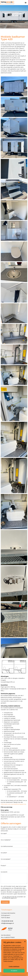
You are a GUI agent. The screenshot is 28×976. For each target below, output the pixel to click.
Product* (3, 865)
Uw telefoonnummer (7, 846)
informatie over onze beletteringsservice (13, 804)
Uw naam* (4, 833)
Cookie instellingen (14, 966)
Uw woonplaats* (6, 859)
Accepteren (14, 970)
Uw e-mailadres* (6, 840)
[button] (25, 2)
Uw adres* (4, 852)
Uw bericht (4, 872)
